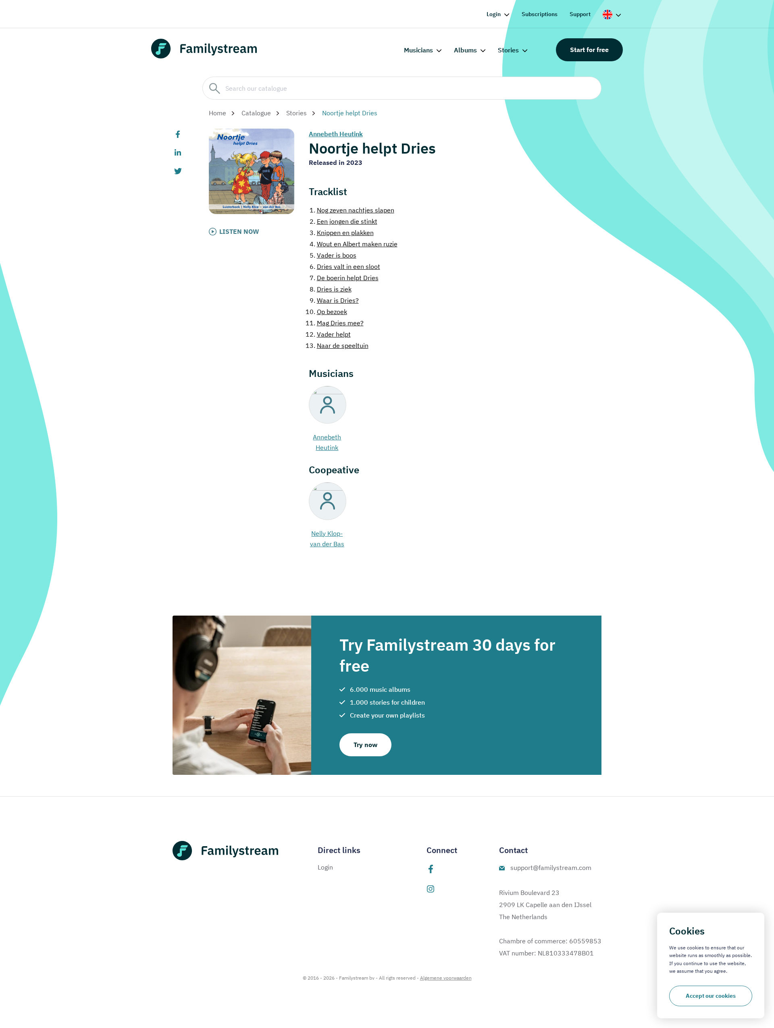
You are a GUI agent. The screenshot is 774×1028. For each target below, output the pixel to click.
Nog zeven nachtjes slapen (352, 210)
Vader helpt (328, 334)
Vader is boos (333, 255)
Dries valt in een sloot (345, 266)
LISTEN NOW (239, 231)
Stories (508, 50)
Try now (365, 745)
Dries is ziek (331, 289)
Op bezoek (326, 312)
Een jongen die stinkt (343, 221)
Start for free (589, 50)
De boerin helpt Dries (344, 278)
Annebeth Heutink (336, 134)
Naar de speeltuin (337, 345)
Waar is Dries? (334, 300)
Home (217, 113)
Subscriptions (540, 14)
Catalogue (256, 113)
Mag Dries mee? (335, 323)
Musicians (418, 50)
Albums (465, 50)
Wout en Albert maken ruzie (353, 244)
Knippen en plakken (342, 233)
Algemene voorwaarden (446, 978)
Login (494, 14)
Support (580, 14)
